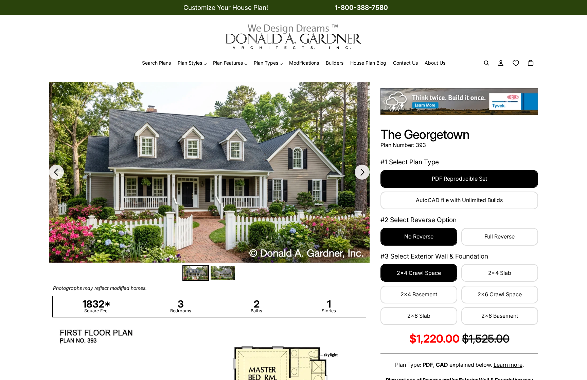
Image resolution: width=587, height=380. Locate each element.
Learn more (508, 364)
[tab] (195, 273)
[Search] (486, 63)
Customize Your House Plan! (225, 7)
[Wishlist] (515, 63)
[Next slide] (362, 172)
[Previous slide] (56, 172)
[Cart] (530, 63)
